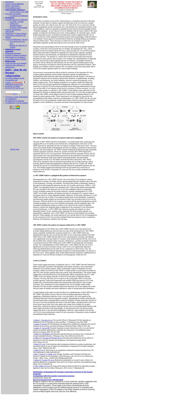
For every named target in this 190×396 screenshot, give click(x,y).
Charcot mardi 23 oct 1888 (19, 12)
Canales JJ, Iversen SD (42, 328)
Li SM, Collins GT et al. (41, 366)
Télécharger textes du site (14, 84)
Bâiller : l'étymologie (12, 6)
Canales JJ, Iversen (40, 324)
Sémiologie (9, 33)
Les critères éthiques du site (14, 78)
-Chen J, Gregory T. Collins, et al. (45, 354)
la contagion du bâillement (19, 16)
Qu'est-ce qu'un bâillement (14, 4)
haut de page (14, 149)
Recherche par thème (12, 86)
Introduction (9, 2)
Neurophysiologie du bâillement (16, 20)
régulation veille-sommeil (18, 28)
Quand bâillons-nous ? (13, 8)
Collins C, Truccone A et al (43, 320)
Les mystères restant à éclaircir (15, 59)
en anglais (13, 22)
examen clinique (20, 33)
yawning (20, 22)
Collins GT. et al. (40, 344)
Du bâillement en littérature (14, 101)
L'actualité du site (11, 80)
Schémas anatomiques (13, 29)
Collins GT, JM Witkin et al (43, 334)
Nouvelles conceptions (13, 14)
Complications (10, 35)
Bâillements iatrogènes (13, 53)
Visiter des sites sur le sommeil (15, 63)
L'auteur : (13, 82)
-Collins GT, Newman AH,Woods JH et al (48, 338)
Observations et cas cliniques (15, 57)
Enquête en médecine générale (15, 55)
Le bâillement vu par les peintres (16, 103)
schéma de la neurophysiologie (16, 25)
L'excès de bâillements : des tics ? (16, 39)
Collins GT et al (39, 350)
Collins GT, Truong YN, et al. (44, 360)
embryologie (9, 31)
